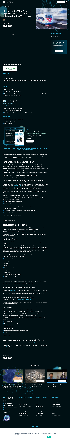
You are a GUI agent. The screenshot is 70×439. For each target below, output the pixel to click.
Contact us (5, 346)
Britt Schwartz (6, 116)
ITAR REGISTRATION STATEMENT (10, 407)
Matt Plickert (6, 86)
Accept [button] (49, 436)
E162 (10, 188)
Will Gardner (6, 73)
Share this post (6, 355)
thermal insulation (17, 185)
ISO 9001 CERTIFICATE (8, 405)
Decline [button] (54, 436)
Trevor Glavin (6, 105)
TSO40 (12, 242)
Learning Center (6, 6)
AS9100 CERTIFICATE (8, 403)
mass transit (13, 290)
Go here (36, 342)
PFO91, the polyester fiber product (17, 187)
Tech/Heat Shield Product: (55, 35)
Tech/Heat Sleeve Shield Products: (57, 36)
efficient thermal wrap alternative (25, 299)
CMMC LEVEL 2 (7, 409)
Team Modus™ (9, 20)
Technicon (28, 80)
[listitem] (13, 379)
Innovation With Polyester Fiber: (56, 33)
